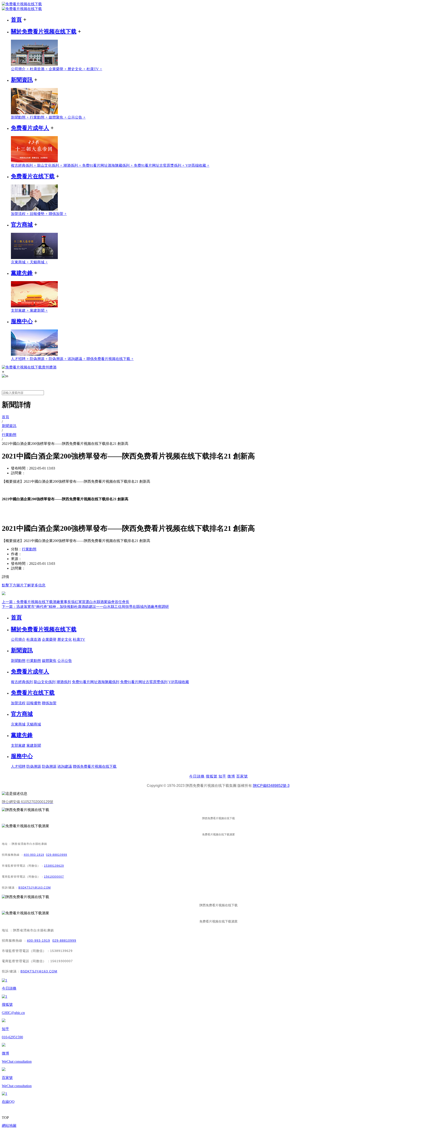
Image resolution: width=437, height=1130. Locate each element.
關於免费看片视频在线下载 (43, 31)
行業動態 (39, 117)
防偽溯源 (39, 359)
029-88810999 (56, 854)
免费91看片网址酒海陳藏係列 (108, 165)
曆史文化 (77, 69)
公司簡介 (20, 69)
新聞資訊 (22, 80)
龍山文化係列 (50, 165)
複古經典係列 (24, 165)
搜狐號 (211, 776)
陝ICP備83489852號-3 (271, 786)
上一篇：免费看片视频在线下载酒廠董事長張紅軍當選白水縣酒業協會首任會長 (65, 602)
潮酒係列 (72, 165)
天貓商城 (39, 262)
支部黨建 (20, 310)
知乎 (222, 776)
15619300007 (54, 876)
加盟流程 (20, 214)
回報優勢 (39, 214)
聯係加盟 (58, 214)
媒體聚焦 (58, 117)
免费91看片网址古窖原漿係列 (159, 165)
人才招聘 (20, 359)
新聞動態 (20, 117)
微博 (231, 776)
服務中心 (22, 321)
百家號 (242, 776)
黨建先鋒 (22, 273)
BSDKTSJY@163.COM (34, 887)
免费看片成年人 (30, 128)
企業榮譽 (58, 69)
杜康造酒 (39, 69)
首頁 (16, 20)
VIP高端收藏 (197, 165)
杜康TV (94, 69)
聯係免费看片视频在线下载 (110, 359)
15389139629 (54, 865)
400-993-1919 (34, 854)
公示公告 (77, 117)
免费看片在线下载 (33, 176)
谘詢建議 (77, 359)
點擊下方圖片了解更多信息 (24, 585)
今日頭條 (197, 776)
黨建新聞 (39, 310)
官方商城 (22, 225)
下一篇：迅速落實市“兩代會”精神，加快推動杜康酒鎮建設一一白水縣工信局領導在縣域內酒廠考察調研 (85, 607)
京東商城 (20, 262)
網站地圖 (9, 1125)
